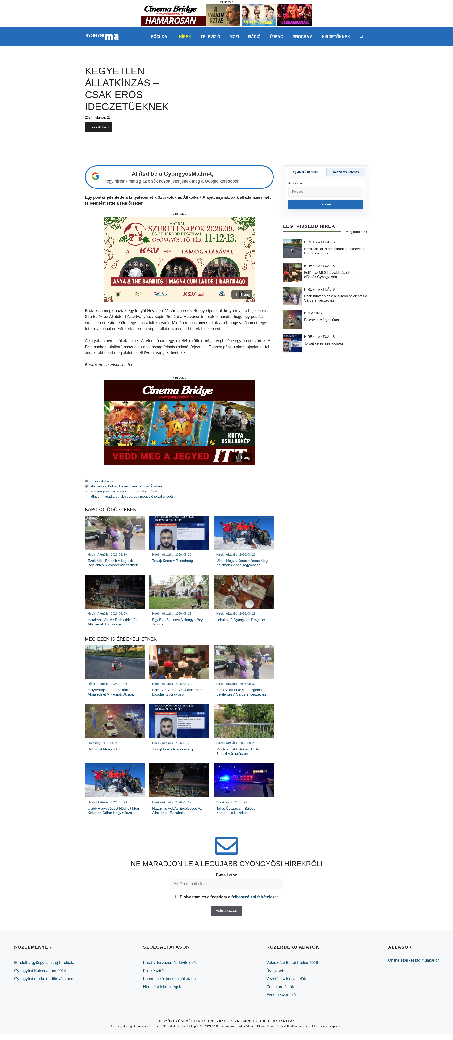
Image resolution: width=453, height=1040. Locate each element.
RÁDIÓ (254, 37)
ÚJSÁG (276, 37)
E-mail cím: (226, 875)
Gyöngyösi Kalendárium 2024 (40, 970)
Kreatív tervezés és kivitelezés (170, 962)
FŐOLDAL (160, 37)
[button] (361, 37)
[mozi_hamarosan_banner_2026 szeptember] (226, 24)
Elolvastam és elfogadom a (229, 897)
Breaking (313, 313)
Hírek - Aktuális (98, 127)
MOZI (234, 37)
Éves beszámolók (282, 995)
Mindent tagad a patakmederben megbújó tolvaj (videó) (131, 496)
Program (302, 37)
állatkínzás (98, 486)
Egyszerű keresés (305, 172)
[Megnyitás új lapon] (179, 259)
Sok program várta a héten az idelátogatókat (123, 491)
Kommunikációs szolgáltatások (170, 978)
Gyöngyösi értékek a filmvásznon (43, 978)
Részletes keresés (346, 172)
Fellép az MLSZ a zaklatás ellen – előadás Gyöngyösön (330, 275)
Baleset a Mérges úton (321, 320)
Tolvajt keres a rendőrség (323, 344)
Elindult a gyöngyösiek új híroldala (44, 962)
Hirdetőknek (336, 37)
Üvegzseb (275, 970)
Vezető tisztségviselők (286, 978)
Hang (245, 294)
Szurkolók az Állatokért (147, 486)
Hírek (185, 37)
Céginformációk (280, 986)
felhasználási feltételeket (254, 897)
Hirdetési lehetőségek (162, 986)
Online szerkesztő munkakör (413, 960)
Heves (124, 486)
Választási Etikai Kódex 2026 (292, 962)
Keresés (326, 204)
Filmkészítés (154, 970)
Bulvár (112, 486)
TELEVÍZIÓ (210, 37)
